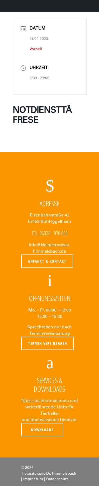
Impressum (33, 479)
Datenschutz (57, 479)
